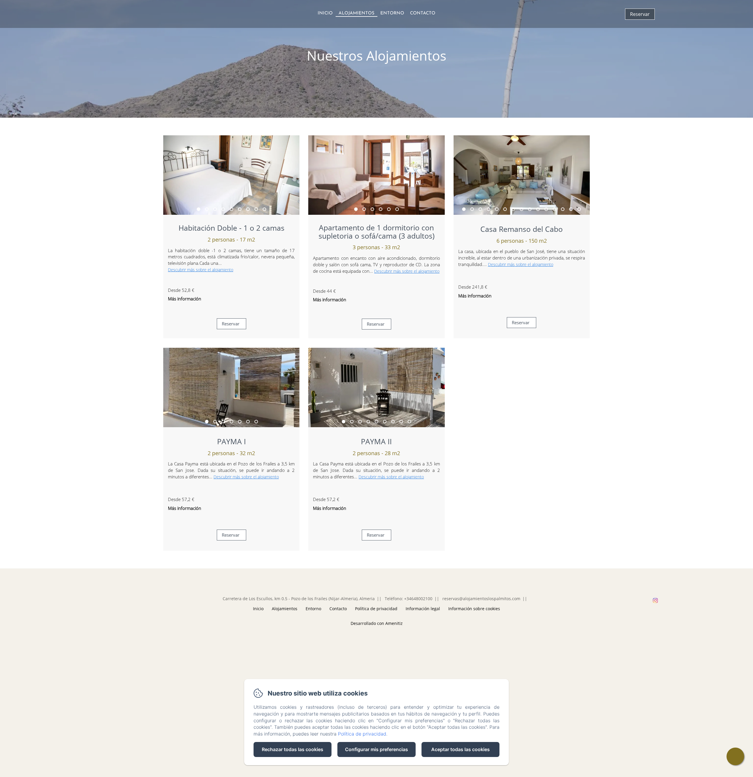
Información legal (423, 608)
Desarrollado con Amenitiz (377, 623)
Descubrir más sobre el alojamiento (200, 269)
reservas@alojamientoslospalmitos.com (481, 598)
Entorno (392, 13)
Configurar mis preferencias (376, 749)
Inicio (325, 13)
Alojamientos (356, 13)
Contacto (422, 13)
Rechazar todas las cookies (292, 749)
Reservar (640, 14)
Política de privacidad (376, 608)
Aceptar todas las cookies (460, 749)
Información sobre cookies (474, 608)
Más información (184, 299)
